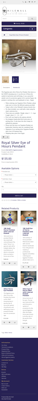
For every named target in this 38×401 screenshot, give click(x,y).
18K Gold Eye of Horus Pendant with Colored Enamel (28, 231)
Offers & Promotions (7, 355)
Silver (6, 332)
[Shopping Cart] (32, 2)
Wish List (4, 388)
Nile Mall (11, 397)
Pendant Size (6, 171)
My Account (5, 384)
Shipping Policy (6, 351)
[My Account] (26, 2)
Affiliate (4, 376)
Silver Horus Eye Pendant (8, 289)
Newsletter (5, 390)
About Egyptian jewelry (8, 357)
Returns (4, 365)
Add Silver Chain (7, 179)
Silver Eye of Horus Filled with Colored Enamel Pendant (28, 292)
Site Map (4, 367)
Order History (6, 386)
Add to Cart (19, 196)
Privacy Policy (5, 349)
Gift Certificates (6, 374)
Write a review (22, 200)
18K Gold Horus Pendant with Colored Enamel (9, 230)
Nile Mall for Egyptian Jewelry (14, 150)
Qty (3, 186)
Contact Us (5, 363)
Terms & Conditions (7, 347)
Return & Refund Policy (8, 353)
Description (6, 87)
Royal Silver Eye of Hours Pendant (19, 35)
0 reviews (14, 200)
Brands (4, 372)
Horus (10, 332)
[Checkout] (34, 2)
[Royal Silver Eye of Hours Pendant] (19, 56)
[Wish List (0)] (29, 2)
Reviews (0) (16, 87)
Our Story (4, 345)
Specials (4, 378)
